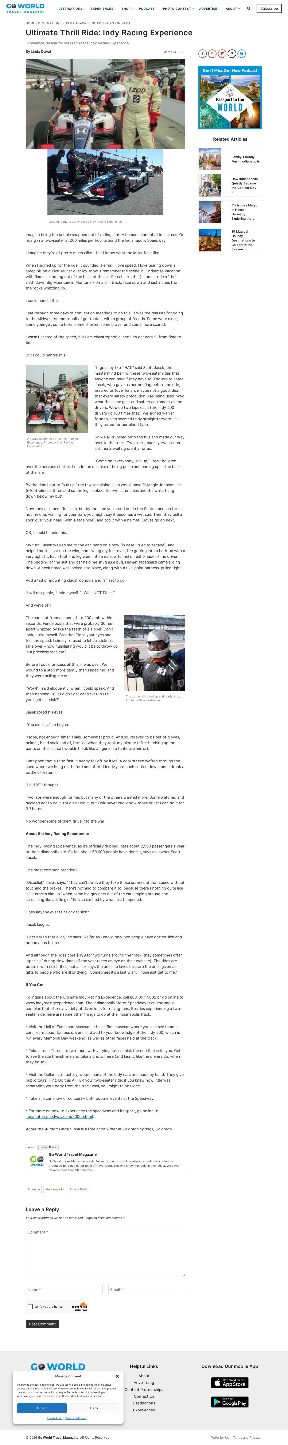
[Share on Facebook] (202, 53)
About (31, 1147)
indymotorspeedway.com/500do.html (59, 1116)
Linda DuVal (41, 51)
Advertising (144, 1382)
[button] (117, 1376)
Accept (42, 1408)
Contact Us (144, 1396)
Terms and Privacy (76, 1418)
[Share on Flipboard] (222, 53)
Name (34, 1289)
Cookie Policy (55, 1418)
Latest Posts (48, 1147)
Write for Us (220, 1437)
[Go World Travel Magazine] (36, 1161)
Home (30, 23)
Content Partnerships (144, 1389)
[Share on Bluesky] (241, 53)
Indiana (123, 23)
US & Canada (75, 23)
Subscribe (269, 8)
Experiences (144, 1410)
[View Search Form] (249, 8)
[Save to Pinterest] (212, 53)
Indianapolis (54, 1189)
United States (101, 23)
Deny (94, 1408)
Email (116, 1289)
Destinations (50, 23)
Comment (38, 1232)
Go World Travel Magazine (73, 1154)
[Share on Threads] (232, 53)
